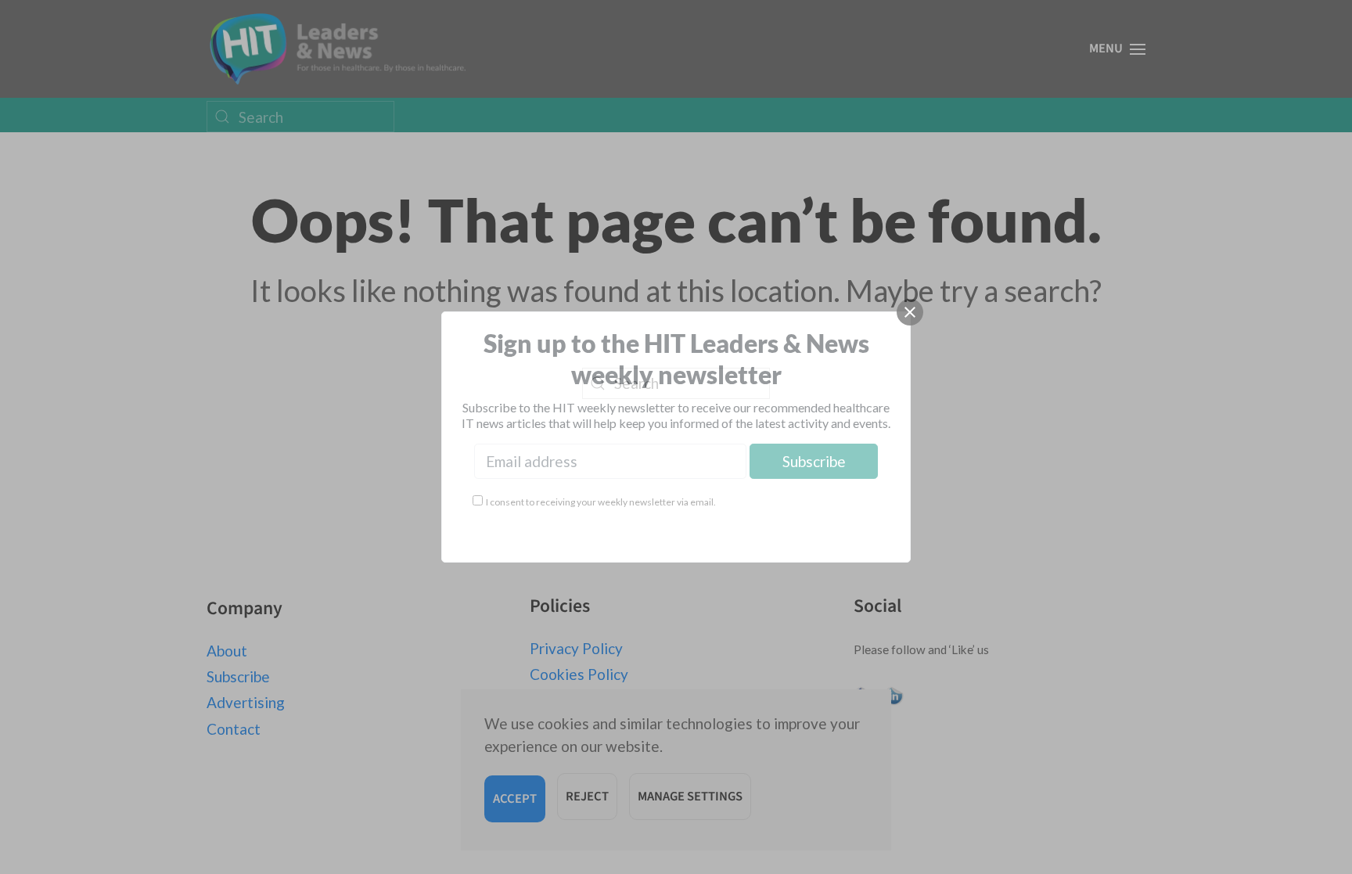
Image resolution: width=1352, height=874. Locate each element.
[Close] (910, 312)
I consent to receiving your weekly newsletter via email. (601, 502)
